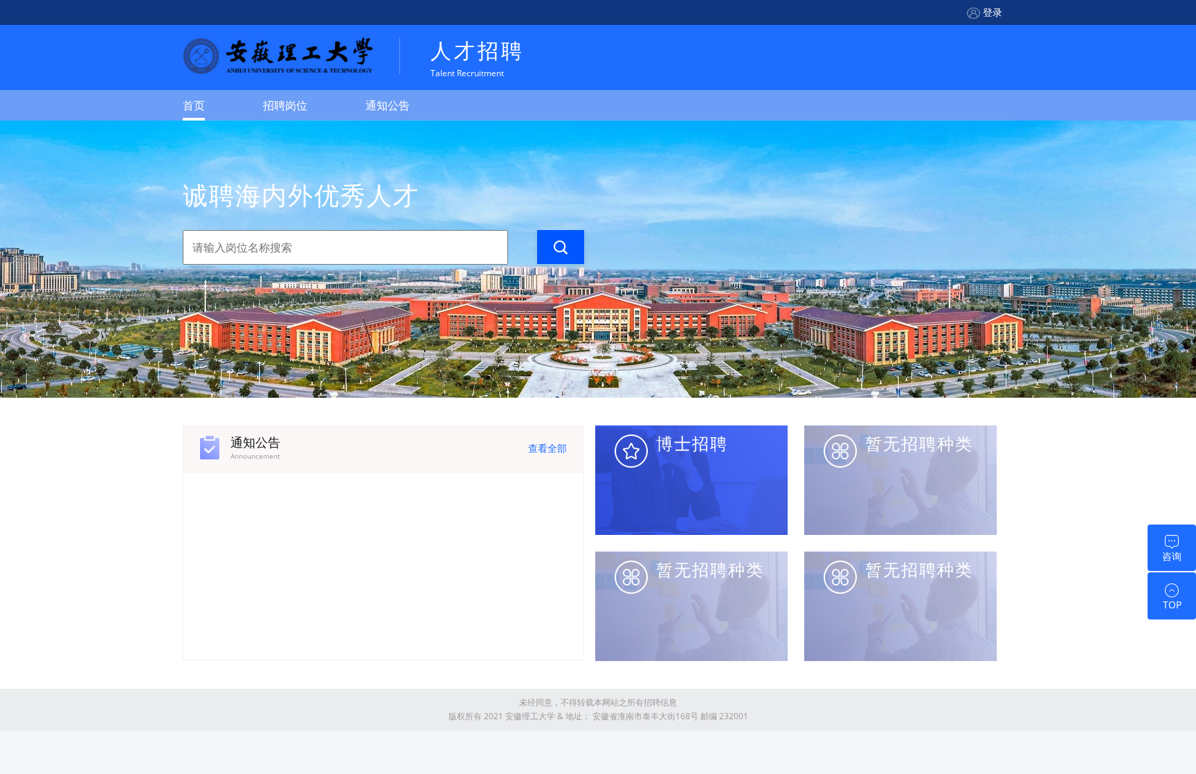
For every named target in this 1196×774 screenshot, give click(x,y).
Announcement (255, 456)
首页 (194, 105)
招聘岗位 (285, 105)
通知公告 (387, 105)
